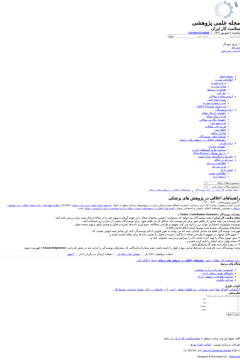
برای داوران (226, 143)
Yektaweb (234, 356)
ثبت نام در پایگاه (223, 159)
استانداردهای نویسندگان (212, 136)
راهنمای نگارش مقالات (212, 119)
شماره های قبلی (216, 99)
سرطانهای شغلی (186, 289)
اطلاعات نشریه (224, 79)
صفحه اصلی (226, 76)
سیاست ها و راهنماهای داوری (209, 149)
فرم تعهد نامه (218, 123)
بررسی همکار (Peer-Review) (209, 153)
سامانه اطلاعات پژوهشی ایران (215, 276)
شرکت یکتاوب (224, 279)
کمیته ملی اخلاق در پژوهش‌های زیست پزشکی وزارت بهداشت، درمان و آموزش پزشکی (129, 208)
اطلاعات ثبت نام (216, 163)
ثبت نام (236, 47)
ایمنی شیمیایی (206, 289)
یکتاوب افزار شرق (200, 344)
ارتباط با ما (219, 176)
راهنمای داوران (217, 146)
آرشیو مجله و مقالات (221, 96)
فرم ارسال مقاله (216, 116)
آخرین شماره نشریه (214, 103)
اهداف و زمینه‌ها (216, 89)
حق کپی (221, 93)
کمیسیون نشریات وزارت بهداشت (213, 269)
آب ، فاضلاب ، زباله (156, 289)
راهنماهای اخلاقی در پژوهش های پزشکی (202, 139)
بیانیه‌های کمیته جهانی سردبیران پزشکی (91, 205)
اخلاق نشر (220, 129)
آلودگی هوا (222, 289)
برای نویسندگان (224, 109)
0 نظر (70, 254)
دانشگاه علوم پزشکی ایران (217, 273)
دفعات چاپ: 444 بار (128, 254)
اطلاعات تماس (217, 173)
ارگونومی (234, 289)
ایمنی (172, 289)
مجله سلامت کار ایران (187, 338)
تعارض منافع (218, 133)
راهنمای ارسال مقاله (214, 113)
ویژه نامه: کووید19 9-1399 (211, 106)
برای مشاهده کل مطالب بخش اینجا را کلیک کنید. (188, 260)
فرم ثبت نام (219, 166)
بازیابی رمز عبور (230, 50)
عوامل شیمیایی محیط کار (129, 289)
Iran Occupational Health (217, 350)
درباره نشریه (218, 82)
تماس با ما (227, 169)
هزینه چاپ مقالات (215, 126)
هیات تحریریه (218, 86)
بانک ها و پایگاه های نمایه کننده (215, 156)
